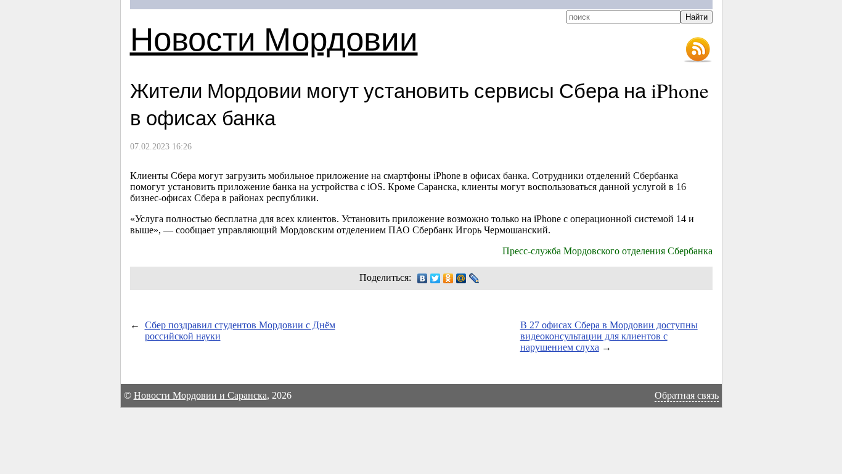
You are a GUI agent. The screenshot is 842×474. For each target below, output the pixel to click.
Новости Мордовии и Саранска (200, 395)
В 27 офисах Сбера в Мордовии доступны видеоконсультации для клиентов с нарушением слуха (609, 336)
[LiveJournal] (474, 278)
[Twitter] (435, 278)
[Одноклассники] (448, 278)
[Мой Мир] (461, 278)
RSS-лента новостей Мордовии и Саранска (698, 50)
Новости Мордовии (274, 38)
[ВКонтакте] (422, 278)
